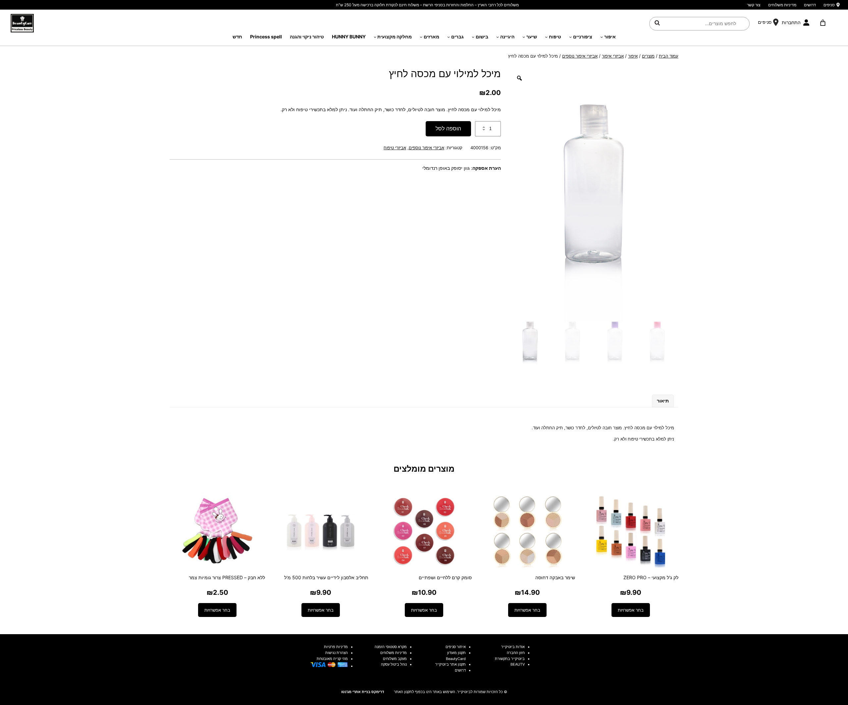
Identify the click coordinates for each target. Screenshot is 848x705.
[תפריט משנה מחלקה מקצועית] (375, 36)
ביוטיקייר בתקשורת (510, 658)
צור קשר (754, 4)
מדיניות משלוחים (782, 4)
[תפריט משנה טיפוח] (546, 36)
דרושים (810, 4)
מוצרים (648, 56)
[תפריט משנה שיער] (523, 36)
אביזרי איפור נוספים (580, 56)
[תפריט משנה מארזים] (421, 36)
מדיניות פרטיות (336, 646)
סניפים (829, 4)
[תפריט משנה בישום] (473, 36)
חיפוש (657, 22)
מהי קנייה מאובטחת (332, 658)
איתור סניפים (456, 646)
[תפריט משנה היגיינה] (497, 36)
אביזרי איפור (613, 56)
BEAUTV (517, 664)
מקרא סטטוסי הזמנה (391, 646)
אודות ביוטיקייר (513, 646)
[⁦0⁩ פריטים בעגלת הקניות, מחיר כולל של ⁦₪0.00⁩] (822, 23)
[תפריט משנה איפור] (601, 36)
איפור (633, 56)
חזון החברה (516, 652)
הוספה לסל (448, 128)
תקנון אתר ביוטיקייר (450, 664)
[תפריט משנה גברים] (448, 36)
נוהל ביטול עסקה (394, 664)
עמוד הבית (668, 56)
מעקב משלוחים (395, 658)
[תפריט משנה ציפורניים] (570, 36)
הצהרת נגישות (336, 652)
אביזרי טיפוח (395, 147)
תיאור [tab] (663, 400)
